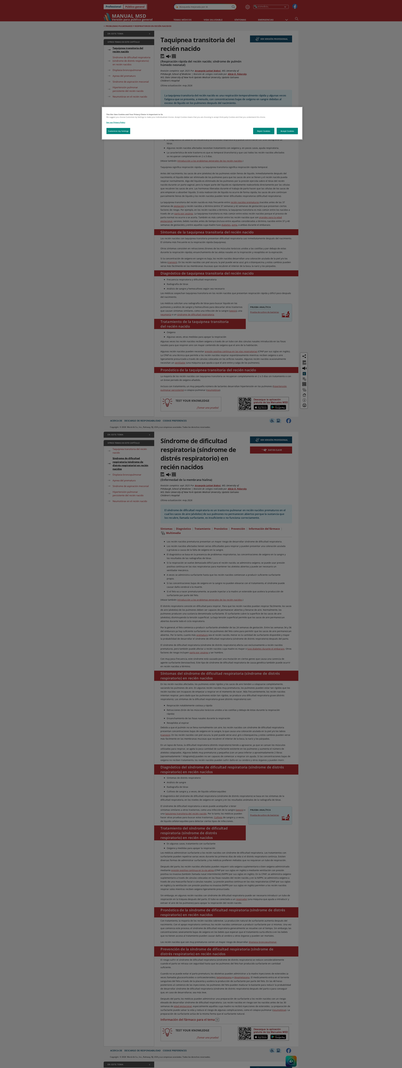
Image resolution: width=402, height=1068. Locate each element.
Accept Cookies (287, 131)
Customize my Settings (118, 131)
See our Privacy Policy (115, 122)
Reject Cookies (263, 131)
